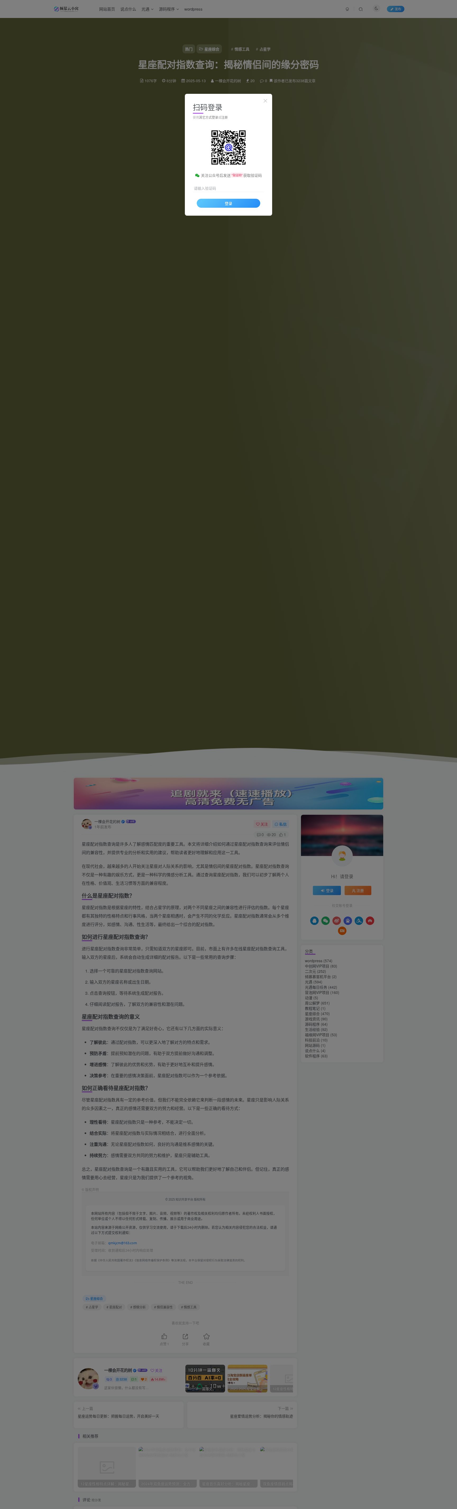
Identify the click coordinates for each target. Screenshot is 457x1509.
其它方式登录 (208, 117)
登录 (228, 203)
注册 (224, 117)
